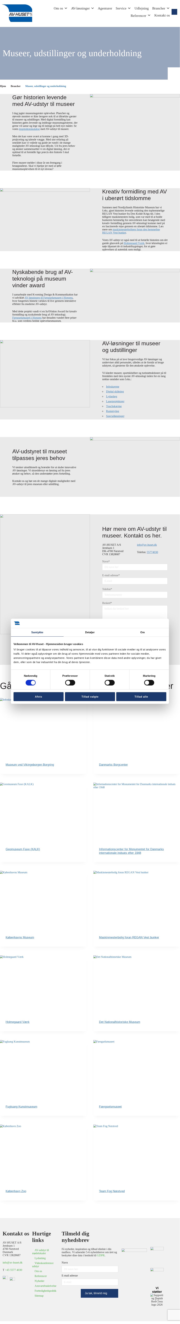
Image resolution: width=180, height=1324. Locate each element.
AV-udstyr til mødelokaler (40, 1252)
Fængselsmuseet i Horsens (27, 317)
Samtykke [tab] (37, 632)
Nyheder (39, 1280)
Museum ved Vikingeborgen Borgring (30, 764)
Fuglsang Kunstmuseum (21, 1106)
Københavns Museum (20, 937)
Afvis (38, 696)
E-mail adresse (111, 575)
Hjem (3, 86)
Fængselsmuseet (110, 1106)
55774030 (152, 552)
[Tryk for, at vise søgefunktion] (174, 12)
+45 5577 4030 (13, 1269)
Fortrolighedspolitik (45, 1290)
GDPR (101, 1255)
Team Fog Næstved (112, 1191)
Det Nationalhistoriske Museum (119, 1022)
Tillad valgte (90, 696)
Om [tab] (142, 632)
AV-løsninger (80, 8)
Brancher (158, 8)
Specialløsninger (115, 416)
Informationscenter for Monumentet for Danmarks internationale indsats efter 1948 (131, 851)
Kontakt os (162, 15)
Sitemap (39, 1295)
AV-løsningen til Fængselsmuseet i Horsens (49, 297)
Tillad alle (141, 696)
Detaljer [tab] (90, 632)
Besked (107, 603)
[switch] (70, 682)
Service (121, 8)
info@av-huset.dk (147, 544)
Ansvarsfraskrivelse (45, 1285)
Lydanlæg (111, 396)
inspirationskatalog (29, 128)
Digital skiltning (115, 391)
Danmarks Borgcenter (113, 764)
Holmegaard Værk (134, 243)
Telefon (107, 589)
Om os (58, 8)
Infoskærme (112, 386)
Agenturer (105, 8)
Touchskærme (114, 406)
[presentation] (43, 727)
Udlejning (142, 8)
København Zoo (16, 1191)
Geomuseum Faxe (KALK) (23, 849)
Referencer (41, 1276)
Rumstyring (112, 411)
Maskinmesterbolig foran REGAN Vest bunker (129, 937)
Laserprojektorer (115, 401)
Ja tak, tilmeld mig (96, 1293)
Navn (106, 561)
